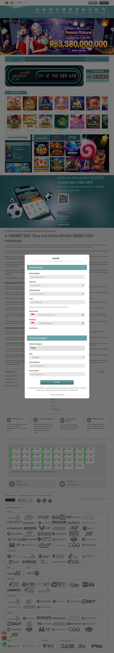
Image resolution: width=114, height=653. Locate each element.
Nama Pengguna (34, 273)
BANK (34, 348)
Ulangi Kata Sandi (34, 290)
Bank (30, 354)
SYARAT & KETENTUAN (57, 395)
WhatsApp (32, 320)
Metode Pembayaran (35, 344)
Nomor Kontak (33, 311)
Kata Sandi (32, 282)
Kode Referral (33, 328)
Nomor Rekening (34, 362)
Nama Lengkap (34, 371)
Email (31, 299)
